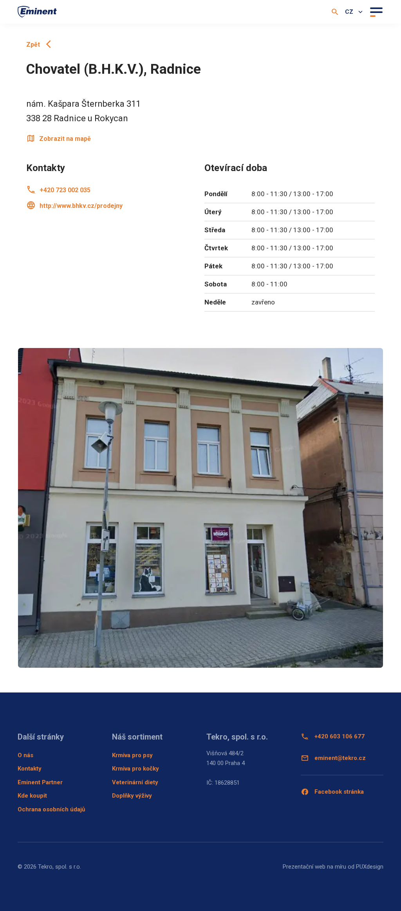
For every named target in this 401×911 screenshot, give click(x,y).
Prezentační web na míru (314, 866)
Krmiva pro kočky (135, 768)
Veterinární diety (135, 782)
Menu (375, 11)
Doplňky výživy (132, 795)
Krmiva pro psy (132, 755)
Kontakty (30, 768)
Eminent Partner (40, 782)
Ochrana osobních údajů (51, 809)
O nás (25, 755)
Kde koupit (32, 795)
